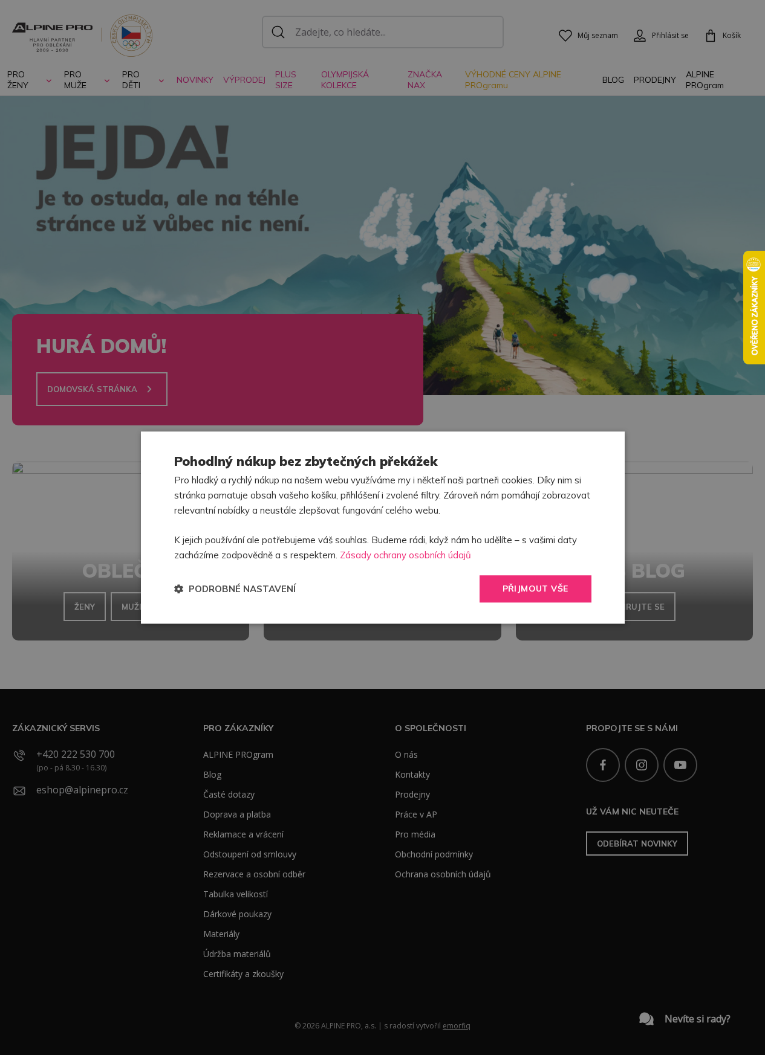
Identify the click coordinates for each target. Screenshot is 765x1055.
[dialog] (383, 527)
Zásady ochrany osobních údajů (405, 555)
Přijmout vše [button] (535, 588)
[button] (235, 589)
